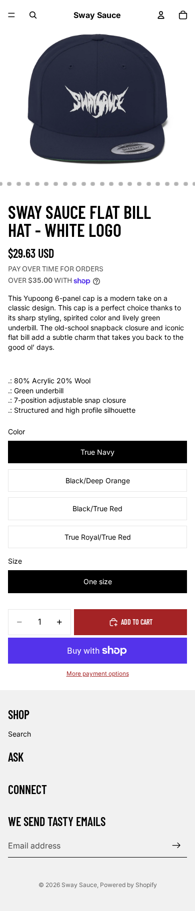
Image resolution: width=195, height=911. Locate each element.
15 (93, 183)
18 (120, 183)
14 (83, 183)
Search (19, 734)
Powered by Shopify (128, 885)
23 (167, 183)
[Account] (161, 15)
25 (185, 183)
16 (102, 183)
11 (56, 183)
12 (65, 183)
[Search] (33, 15)
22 (158, 183)
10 (46, 183)
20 (139, 183)
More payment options (97, 673)
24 (176, 183)
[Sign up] (176, 845)
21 (148, 183)
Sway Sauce (79, 885)
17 (111, 183)
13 (74, 183)
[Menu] (11, 14)
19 (130, 183)
